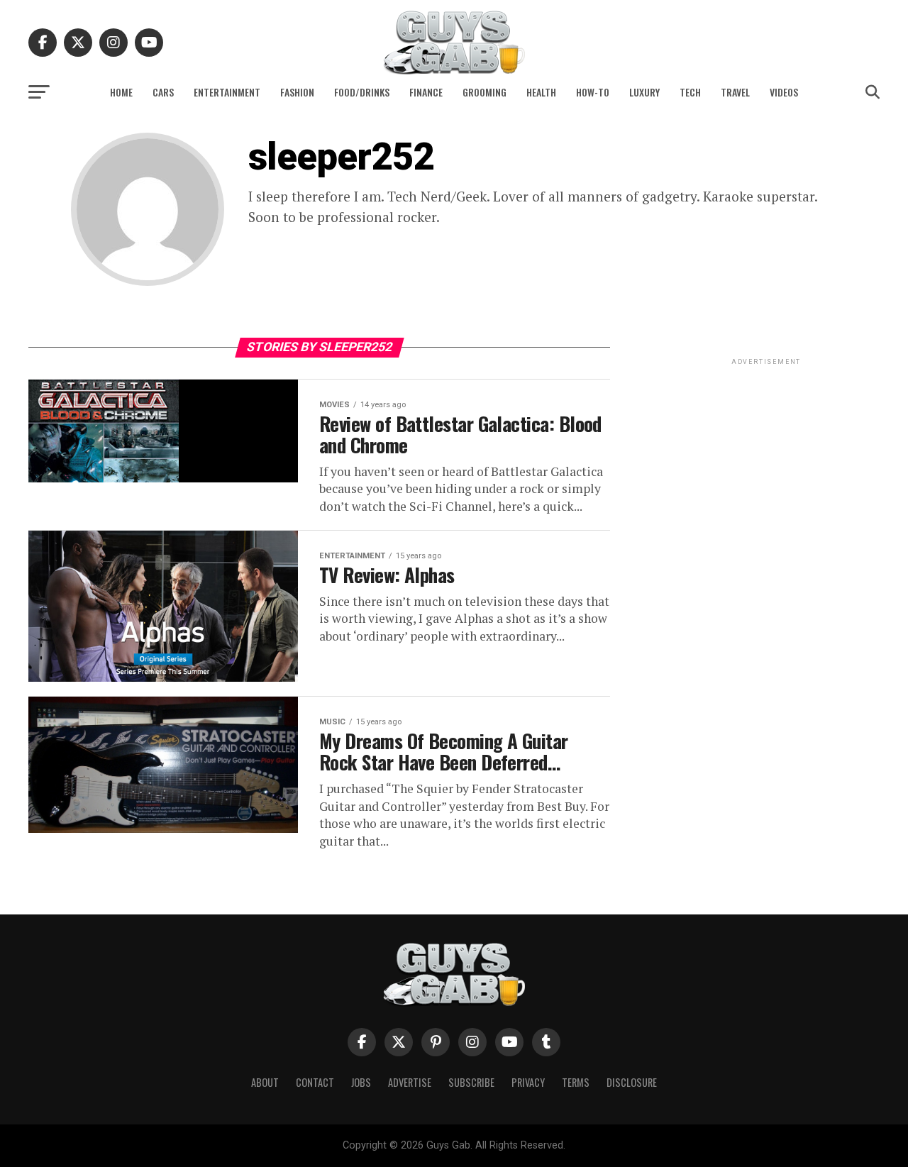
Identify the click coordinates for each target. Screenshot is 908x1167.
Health (541, 91)
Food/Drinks (361, 91)
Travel (735, 91)
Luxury (644, 91)
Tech (690, 91)
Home (121, 91)
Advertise (409, 1082)
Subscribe (471, 1082)
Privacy (528, 1082)
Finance (426, 91)
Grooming (484, 91)
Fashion (297, 91)
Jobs (361, 1082)
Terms (575, 1082)
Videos (784, 91)
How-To (592, 91)
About (265, 1082)
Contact (315, 1082)
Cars (163, 91)
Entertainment (227, 91)
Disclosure (632, 1082)
